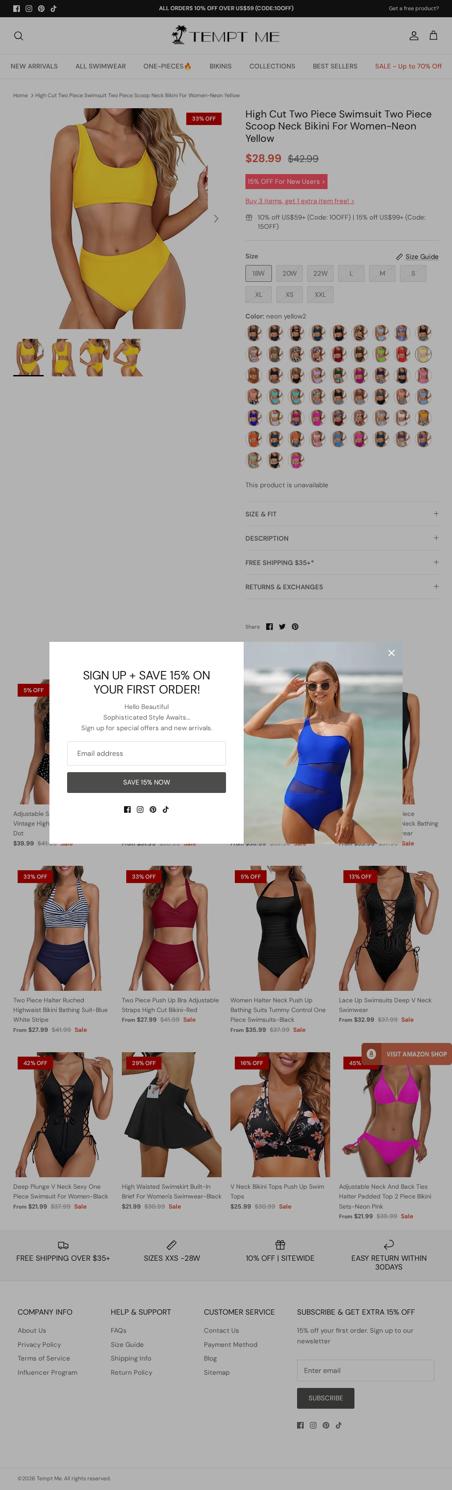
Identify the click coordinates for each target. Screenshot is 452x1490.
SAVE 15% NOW (146, 782)
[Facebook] (127, 809)
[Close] (391, 653)
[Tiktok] (165, 809)
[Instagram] (140, 809)
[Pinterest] (153, 809)
